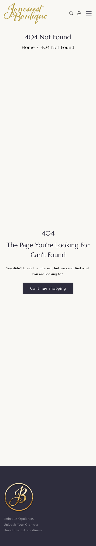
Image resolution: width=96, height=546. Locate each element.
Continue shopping (48, 288)
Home (28, 47)
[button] (79, 13)
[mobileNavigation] (88, 13)
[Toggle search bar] (71, 13)
